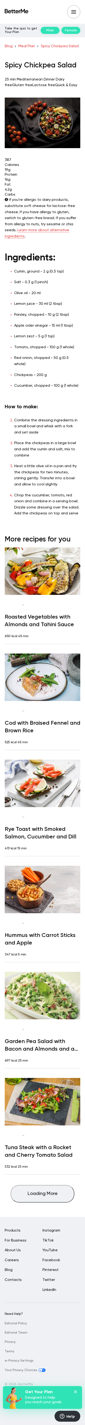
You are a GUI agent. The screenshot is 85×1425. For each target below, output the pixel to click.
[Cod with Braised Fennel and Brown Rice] (42, 677)
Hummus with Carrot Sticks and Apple (40, 939)
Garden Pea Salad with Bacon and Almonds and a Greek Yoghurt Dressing (39, 1046)
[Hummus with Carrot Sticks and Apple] (42, 889)
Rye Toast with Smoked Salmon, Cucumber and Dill (40, 833)
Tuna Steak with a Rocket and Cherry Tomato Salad (38, 1151)
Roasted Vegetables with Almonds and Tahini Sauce (39, 620)
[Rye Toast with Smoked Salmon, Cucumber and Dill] (42, 783)
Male (50, 30)
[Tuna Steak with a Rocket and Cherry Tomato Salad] (42, 1102)
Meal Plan (26, 46)
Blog (9, 46)
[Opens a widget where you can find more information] (67, 1417)
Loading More (43, 1193)
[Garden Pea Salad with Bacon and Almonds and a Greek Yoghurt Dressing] (42, 995)
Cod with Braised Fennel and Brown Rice (42, 727)
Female (71, 30)
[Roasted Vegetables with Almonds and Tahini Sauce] (42, 571)
